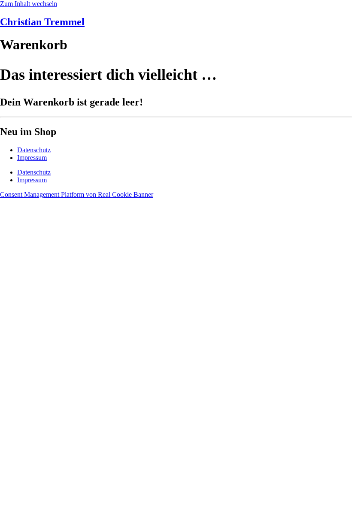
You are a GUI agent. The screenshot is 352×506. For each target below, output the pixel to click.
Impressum (32, 157)
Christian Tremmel (42, 21)
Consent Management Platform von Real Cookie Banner (76, 194)
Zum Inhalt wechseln (28, 3)
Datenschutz (34, 150)
